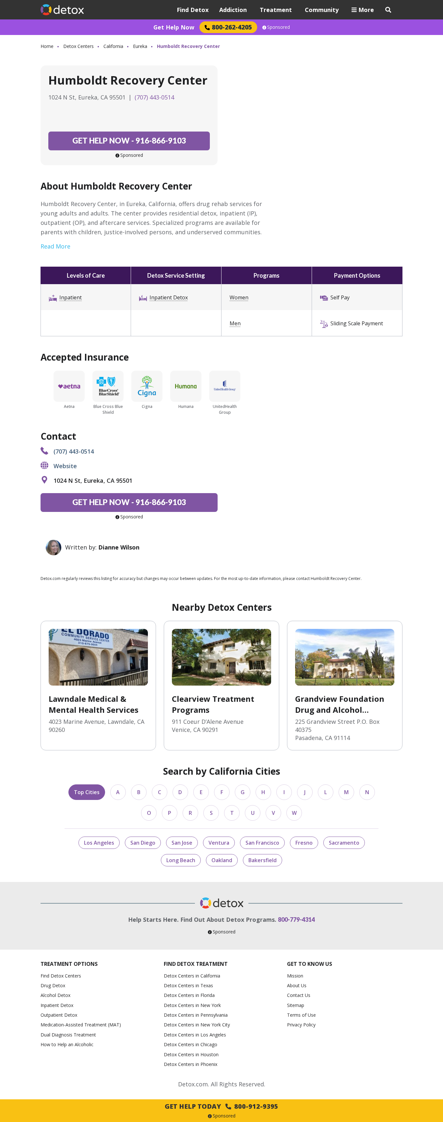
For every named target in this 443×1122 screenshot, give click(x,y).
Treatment (276, 10)
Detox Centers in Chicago (190, 1044)
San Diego (142, 842)
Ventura (219, 842)
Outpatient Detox (59, 1015)
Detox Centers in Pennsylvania (196, 1015)
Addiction (233, 10)
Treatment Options (69, 963)
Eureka (140, 46)
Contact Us (298, 995)
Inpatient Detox (169, 297)
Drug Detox (53, 985)
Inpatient (70, 297)
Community (322, 10)
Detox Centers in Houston (191, 1054)
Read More (55, 246)
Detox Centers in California (192, 976)
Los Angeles (99, 842)
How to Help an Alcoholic (67, 1044)
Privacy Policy (301, 1025)
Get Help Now (173, 27)
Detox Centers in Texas (188, 985)
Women (239, 297)
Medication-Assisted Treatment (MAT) (81, 1025)
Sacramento (344, 842)
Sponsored (278, 27)
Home (47, 46)
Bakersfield (262, 860)
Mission (295, 976)
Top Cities (87, 792)
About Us (296, 985)
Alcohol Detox (55, 995)
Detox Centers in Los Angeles (195, 1035)
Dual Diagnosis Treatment (68, 1035)
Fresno (304, 842)
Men (235, 323)
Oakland (221, 860)
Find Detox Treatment (196, 963)
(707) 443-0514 (154, 97)
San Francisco (262, 842)
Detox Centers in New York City (197, 1025)
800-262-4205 (232, 27)
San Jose (182, 842)
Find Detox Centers (61, 976)
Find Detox (193, 10)
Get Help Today (221, 1106)
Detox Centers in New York (192, 1005)
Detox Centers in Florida (189, 995)
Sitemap (295, 1005)
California (113, 46)
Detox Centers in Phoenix (190, 1064)
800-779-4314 (296, 919)
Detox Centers (78, 46)
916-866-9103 (129, 140)
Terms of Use (301, 1015)
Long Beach (180, 860)
